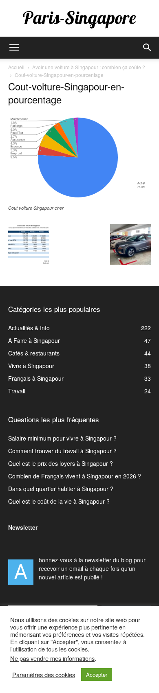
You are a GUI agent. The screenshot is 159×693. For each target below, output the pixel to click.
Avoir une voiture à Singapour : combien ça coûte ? (88, 67)
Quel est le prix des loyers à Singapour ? (60, 463)
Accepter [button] (96, 674)
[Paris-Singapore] (79, 19)
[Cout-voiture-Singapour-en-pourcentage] (79, 200)
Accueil (16, 67)
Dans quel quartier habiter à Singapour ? (60, 489)
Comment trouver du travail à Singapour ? (62, 451)
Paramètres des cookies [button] (43, 674)
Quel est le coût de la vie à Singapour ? (59, 501)
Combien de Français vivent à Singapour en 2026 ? (74, 476)
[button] (14, 48)
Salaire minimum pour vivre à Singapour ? (62, 438)
